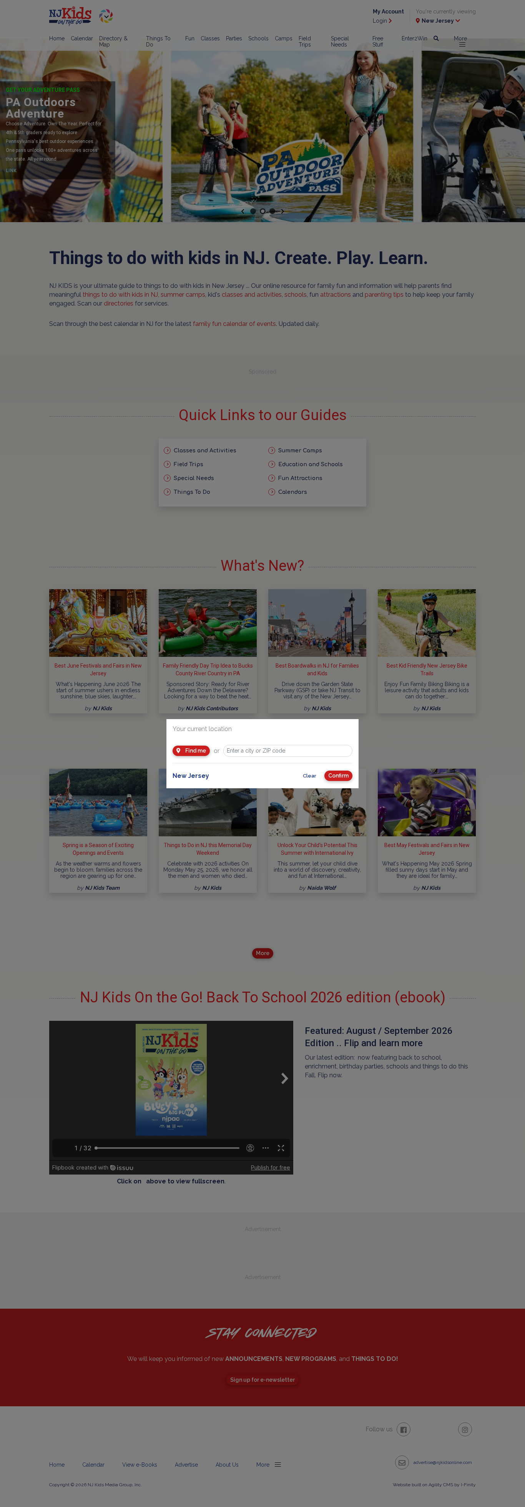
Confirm (338, 776)
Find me (195, 751)
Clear (309, 776)
